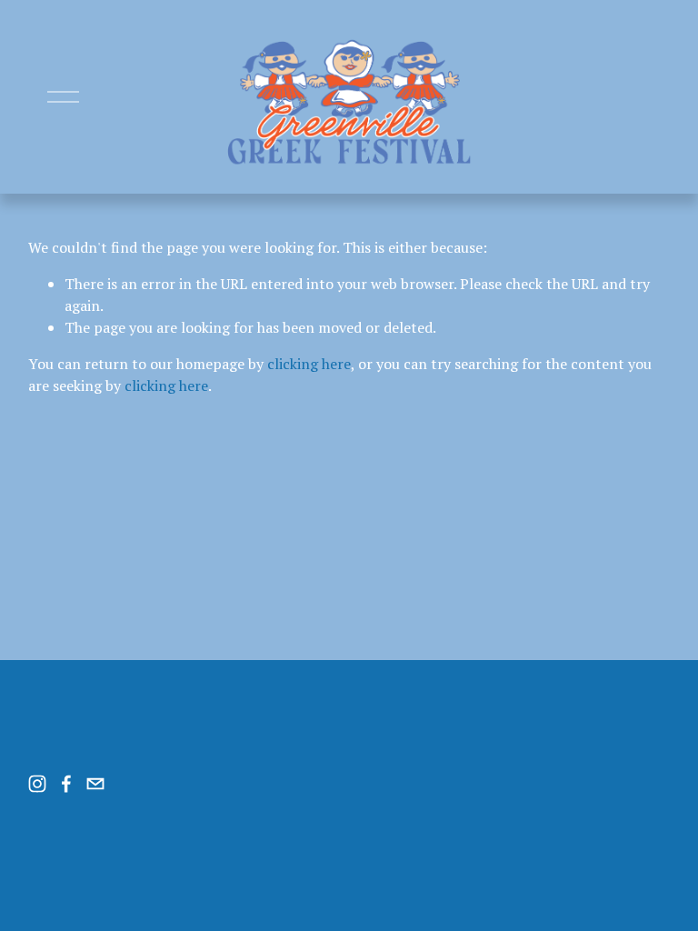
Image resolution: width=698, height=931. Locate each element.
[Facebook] (66, 784)
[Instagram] (37, 784)
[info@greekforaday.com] (95, 784)
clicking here (309, 364)
